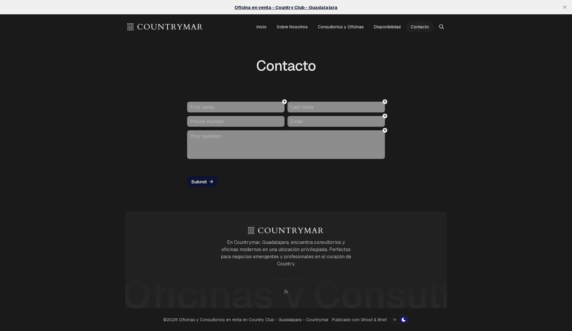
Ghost (367, 319)
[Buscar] (441, 26)
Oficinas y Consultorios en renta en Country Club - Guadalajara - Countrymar (254, 319)
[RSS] (286, 291)
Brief (382, 319)
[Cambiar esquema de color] (399, 319)
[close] (565, 7)
